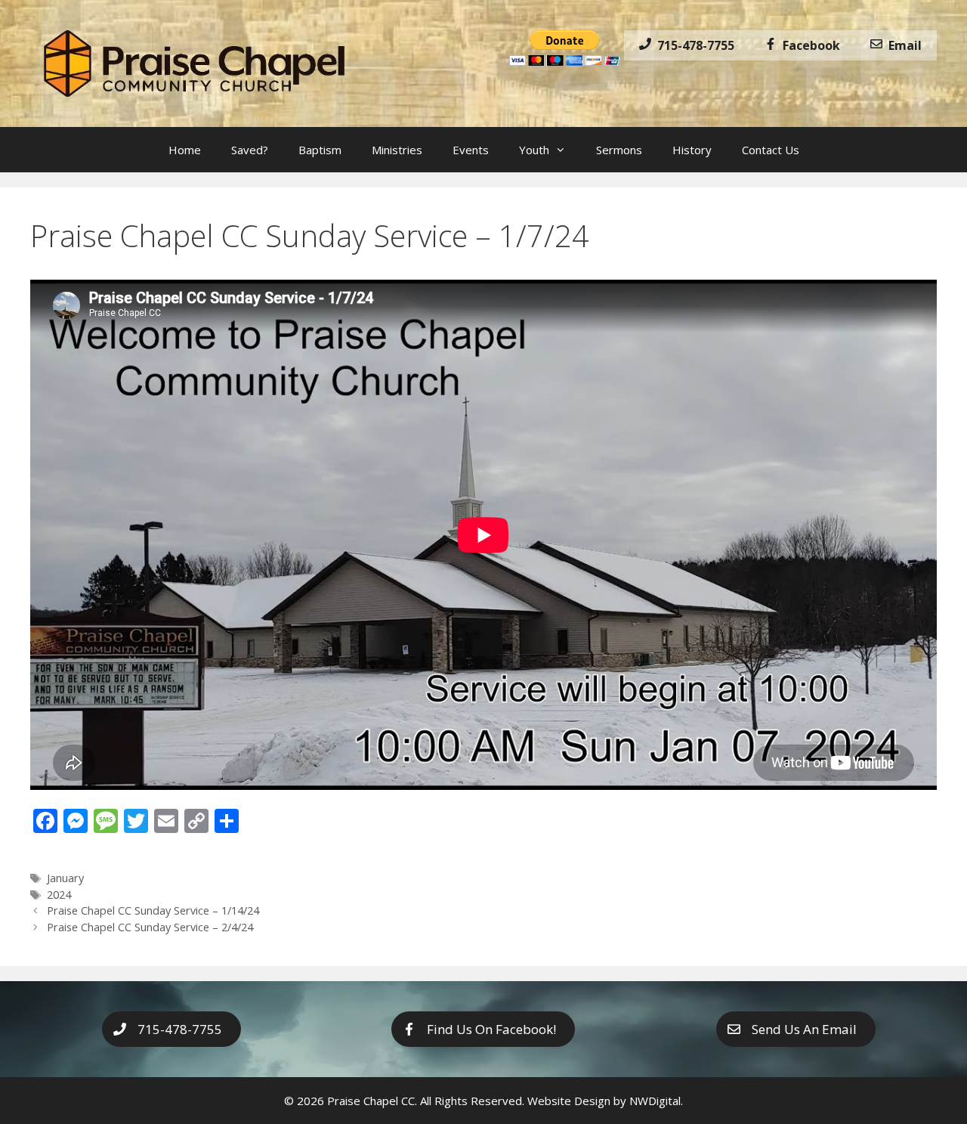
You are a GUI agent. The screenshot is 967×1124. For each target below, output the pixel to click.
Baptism (319, 149)
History (692, 149)
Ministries (397, 149)
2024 (59, 894)
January (65, 878)
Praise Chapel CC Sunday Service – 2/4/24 (150, 927)
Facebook (808, 45)
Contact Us (770, 149)
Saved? (249, 149)
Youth (534, 149)
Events (471, 149)
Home (184, 149)
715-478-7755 (692, 45)
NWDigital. (656, 1100)
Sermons (619, 149)
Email (902, 45)
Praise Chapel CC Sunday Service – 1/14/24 (153, 910)
